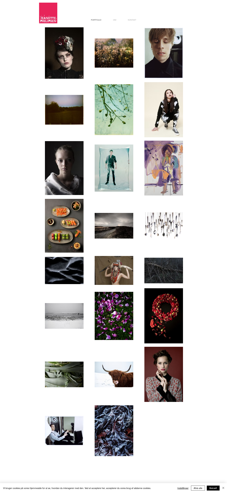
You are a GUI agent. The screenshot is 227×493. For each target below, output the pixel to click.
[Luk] (223, 488)
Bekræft (213, 488)
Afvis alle (198, 488)
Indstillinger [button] (183, 488)
